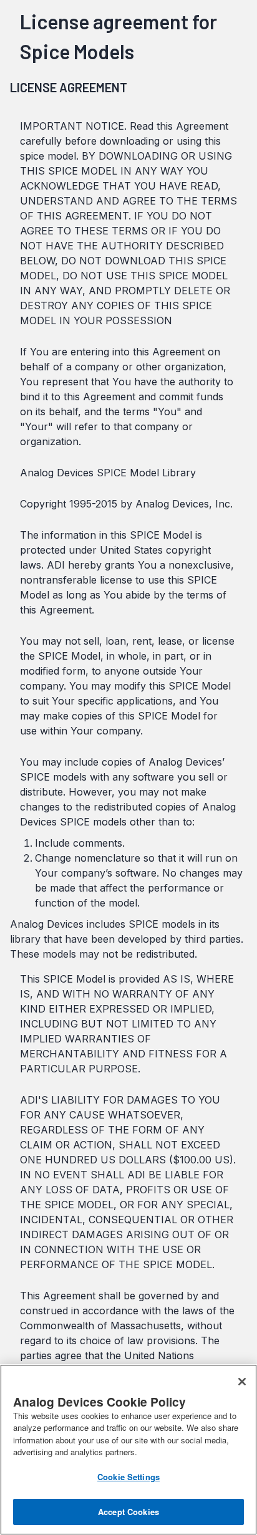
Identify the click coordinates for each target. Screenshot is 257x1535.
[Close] (242, 1381)
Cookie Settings (128, 1477)
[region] (128, 1449)
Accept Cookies (128, 1512)
